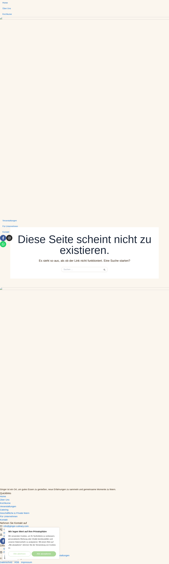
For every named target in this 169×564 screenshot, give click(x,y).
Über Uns (6, 8)
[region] (32, 543)
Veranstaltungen (9, 221)
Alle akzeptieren (44, 554)
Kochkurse (7, 14)
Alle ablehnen (19, 554)
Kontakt (5, 232)
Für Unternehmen (10, 226)
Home (5, 3)
